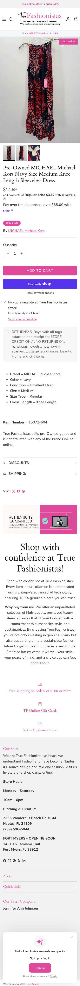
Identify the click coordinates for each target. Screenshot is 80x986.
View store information (22, 319)
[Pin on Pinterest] (23, 491)
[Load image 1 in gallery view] (40, 90)
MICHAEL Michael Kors (26, 230)
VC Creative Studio (29, 984)
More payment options (40, 293)
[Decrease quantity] (6, 253)
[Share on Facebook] (18, 491)
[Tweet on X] (13, 491)
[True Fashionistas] (40, 19)
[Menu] (4, 19)
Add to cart (40, 270)
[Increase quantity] (22, 253)
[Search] (13, 19)
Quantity (10, 245)
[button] (40, 197)
